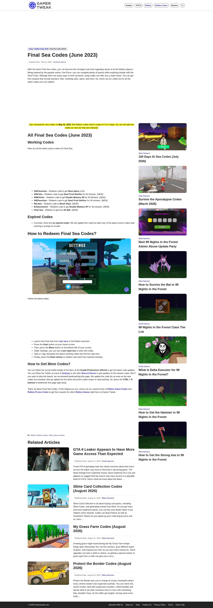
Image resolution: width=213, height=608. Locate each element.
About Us (129, 605)
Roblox (148, 5)
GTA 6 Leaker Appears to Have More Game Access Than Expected (103, 451)
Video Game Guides (57, 435)
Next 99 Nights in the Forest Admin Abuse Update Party (158, 244)
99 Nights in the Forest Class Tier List (162, 329)
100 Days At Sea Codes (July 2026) (159, 159)
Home (31, 49)
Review (174, 5)
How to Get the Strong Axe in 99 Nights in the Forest (161, 457)
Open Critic (180, 605)
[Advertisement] (106, 28)
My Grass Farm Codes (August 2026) (99, 529)
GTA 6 (138, 5)
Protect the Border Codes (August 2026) (102, 566)
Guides (129, 5)
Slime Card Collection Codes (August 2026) (97, 488)
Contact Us (147, 605)
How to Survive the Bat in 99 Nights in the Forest (158, 287)
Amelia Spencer (108, 461)
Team (138, 605)
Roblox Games (82, 392)
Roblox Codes (161, 5)
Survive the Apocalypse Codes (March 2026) (160, 201)
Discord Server (88, 373)
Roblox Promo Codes (38, 392)
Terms (170, 605)
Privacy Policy (160, 605)
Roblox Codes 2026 (41, 49)
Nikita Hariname (108, 498)
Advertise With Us (116, 605)
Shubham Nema (59, 62)
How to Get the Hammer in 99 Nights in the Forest (159, 415)
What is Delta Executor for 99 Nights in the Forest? (159, 372)
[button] (182, 5)
